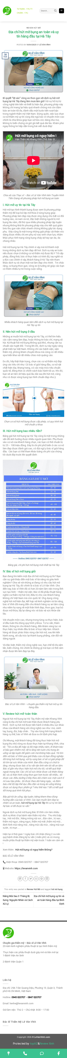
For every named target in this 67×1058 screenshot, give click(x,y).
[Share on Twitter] (30, 878)
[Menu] (61, 10)
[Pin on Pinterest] (41, 878)
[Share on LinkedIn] (46, 878)
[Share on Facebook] (25, 878)
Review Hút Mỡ (33, 28)
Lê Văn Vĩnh (44, 45)
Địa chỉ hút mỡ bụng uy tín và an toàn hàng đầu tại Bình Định (49, 900)
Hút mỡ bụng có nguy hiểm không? (33, 849)
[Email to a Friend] (36, 878)
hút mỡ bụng (57, 889)
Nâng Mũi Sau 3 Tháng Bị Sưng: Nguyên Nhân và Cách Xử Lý (18, 900)
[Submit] (55, 10)
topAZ (34, 1043)
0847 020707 (34, 997)
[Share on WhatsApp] (20, 878)
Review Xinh (47, 1043)
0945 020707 (18, 997)
